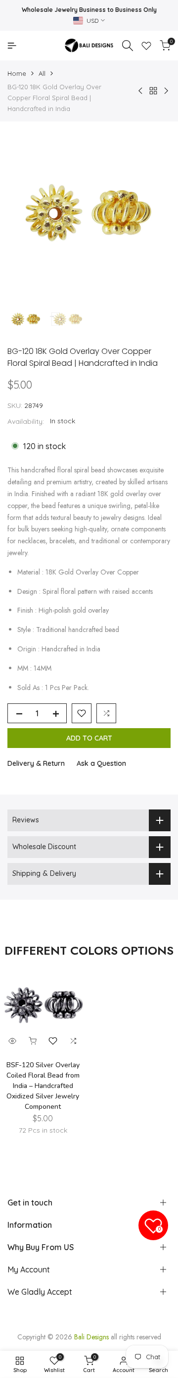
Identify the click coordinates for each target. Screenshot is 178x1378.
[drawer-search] (127, 45)
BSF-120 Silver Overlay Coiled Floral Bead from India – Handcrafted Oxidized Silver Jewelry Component (43, 1085)
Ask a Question (101, 763)
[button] (81, 713)
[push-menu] (11, 46)
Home (16, 73)
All (42, 73)
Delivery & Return (36, 763)
